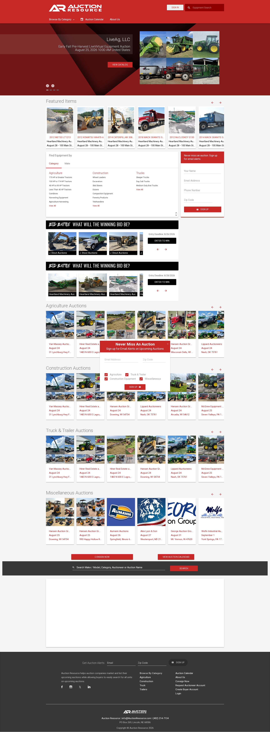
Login (178, 693)
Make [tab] (67, 163)
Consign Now (102, 557)
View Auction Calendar (176, 557)
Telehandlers (98, 202)
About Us (115, 19)
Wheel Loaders (99, 177)
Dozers (96, 189)
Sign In (175, 7)
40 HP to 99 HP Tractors (59, 185)
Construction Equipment (122, 378)
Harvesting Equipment (58, 198)
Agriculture (115, 374)
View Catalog (120, 68)
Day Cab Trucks (143, 181)
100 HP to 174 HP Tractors (60, 181)
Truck (142, 685)
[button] (47, 85)
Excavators (97, 181)
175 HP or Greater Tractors (60, 177)
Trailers (143, 689)
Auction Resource (111, 718)
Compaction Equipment (103, 194)
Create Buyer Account (186, 689)
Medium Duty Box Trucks (147, 185)
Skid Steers (97, 185)
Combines (53, 194)
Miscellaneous (152, 378)
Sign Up (133, 387)
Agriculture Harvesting (58, 202)
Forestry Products (100, 198)
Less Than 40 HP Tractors (60, 189)
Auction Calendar (184, 673)
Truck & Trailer (138, 374)
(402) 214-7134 (161, 718)
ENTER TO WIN (162, 240)
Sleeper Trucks (142, 177)
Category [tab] (53, 163)
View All (52, 206)
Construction (100, 173)
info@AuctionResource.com (136, 718)
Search (184, 568)
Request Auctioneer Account (190, 685)
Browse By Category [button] (60, 19)
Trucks (140, 173)
